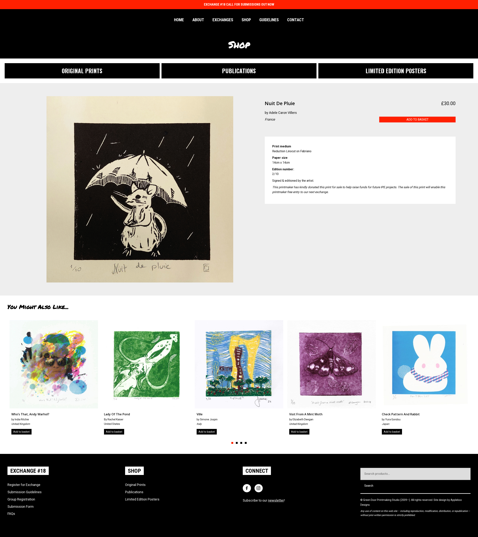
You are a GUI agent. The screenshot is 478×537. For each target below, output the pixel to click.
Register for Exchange (23, 485)
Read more (410, 431)
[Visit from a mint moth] (166, 378)
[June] (351, 378)
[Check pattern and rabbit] (259, 378)
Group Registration (21, 499)
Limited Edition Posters (142, 499)
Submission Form (20, 506)
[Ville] (73, 378)
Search (368, 485)
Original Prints (135, 485)
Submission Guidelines (24, 492)
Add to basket (417, 119)
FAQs (11, 514)
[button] (232, 443)
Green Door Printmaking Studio (381, 499)
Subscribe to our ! (264, 500)
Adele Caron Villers (283, 113)
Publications (134, 492)
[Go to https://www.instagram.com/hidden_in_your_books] (267, 129)
